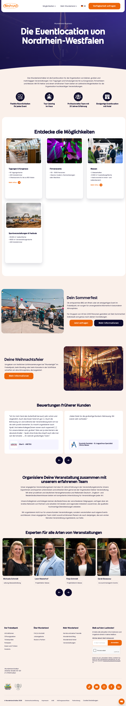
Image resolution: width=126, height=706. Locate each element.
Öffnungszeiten (9, 637)
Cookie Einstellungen (90, 700)
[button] (49, 6)
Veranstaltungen (69, 643)
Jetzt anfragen (81, 323)
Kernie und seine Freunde (72, 633)
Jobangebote (39, 637)
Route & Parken (39, 640)
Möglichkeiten (48, 6)
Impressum (45, 700)
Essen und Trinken (10, 646)
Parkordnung (76, 700)
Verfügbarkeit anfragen (104, 6)
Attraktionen (9, 633)
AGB (52, 700)
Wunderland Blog (69, 637)
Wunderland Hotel (69, 640)
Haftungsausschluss (63, 700)
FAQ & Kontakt (39, 633)
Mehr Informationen (109, 323)
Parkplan (7, 643)
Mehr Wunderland (68, 6)
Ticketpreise (8, 640)
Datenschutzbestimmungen (111, 661)
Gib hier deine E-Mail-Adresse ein (103, 638)
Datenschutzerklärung (32, 700)
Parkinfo (7, 649)
